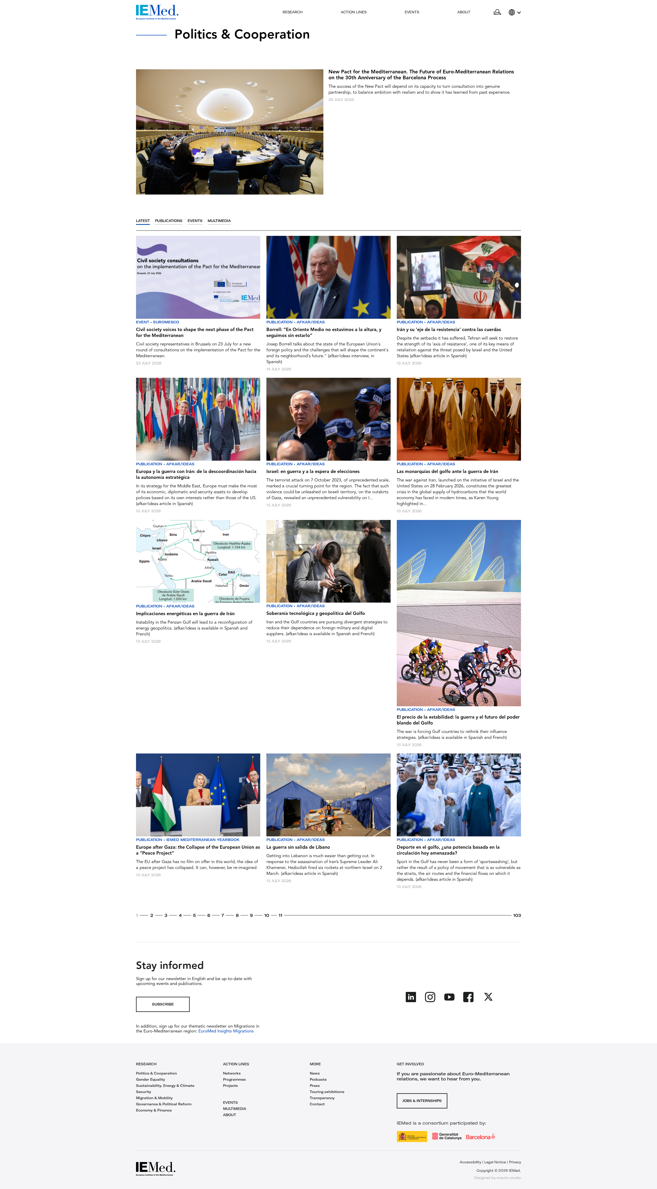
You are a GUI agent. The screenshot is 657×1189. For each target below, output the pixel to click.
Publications (168, 221)
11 (280, 915)
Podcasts (318, 1079)
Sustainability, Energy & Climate (165, 1086)
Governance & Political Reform (163, 1104)
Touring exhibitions (327, 1092)
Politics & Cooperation (156, 1073)
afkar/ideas (311, 322)
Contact (317, 1104)
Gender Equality (150, 1079)
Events (412, 12)
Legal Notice (495, 1162)
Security (143, 1092)
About (463, 12)
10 (266, 915)
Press (315, 1086)
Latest (143, 221)
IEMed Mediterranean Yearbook (202, 839)
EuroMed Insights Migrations (225, 1031)
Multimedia (219, 221)
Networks (232, 1073)
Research (293, 12)
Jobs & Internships (422, 1101)
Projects (230, 1086)
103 (517, 915)
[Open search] (497, 12)
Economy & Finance (154, 1110)
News (315, 1073)
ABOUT (229, 1115)
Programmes (234, 1079)
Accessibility (470, 1162)
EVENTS (230, 1102)
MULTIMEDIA (234, 1109)
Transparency (322, 1098)
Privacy (515, 1162)
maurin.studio (509, 1178)
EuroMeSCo (166, 322)
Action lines (353, 12)
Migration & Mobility (154, 1098)
